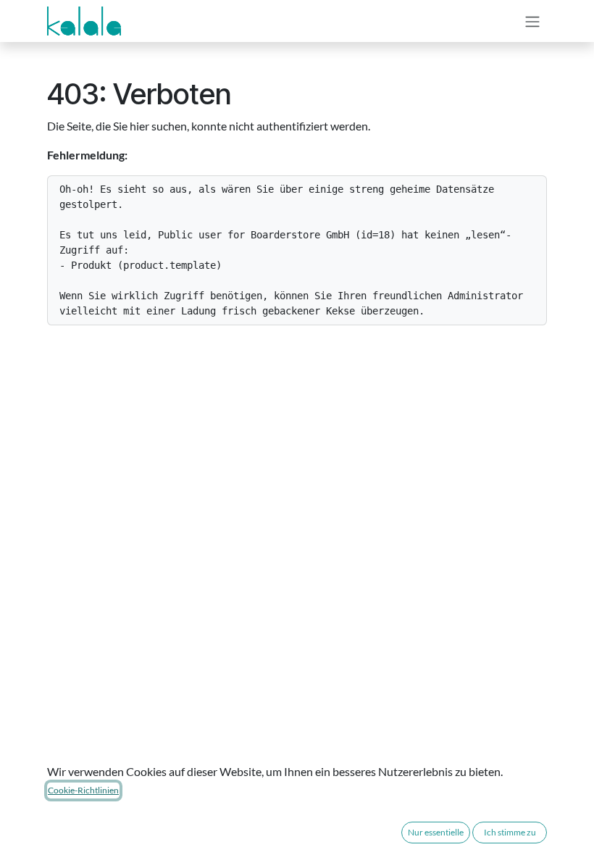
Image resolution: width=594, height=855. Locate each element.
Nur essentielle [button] (436, 832)
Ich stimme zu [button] (510, 832)
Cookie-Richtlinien (83, 790)
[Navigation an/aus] (532, 21)
